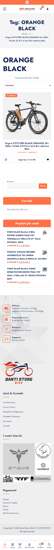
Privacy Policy (9, 407)
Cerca (42, 186)
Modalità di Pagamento (13, 411)
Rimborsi (16, 327)
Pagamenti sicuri (20, 317)
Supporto (16, 337)
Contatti (6, 425)
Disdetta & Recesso (11, 416)
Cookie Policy (9, 402)
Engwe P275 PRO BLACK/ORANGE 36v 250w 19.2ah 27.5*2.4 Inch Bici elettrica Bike (27, 146)
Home (25, 33)
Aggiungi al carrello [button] (27, 159)
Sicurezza (7, 421)
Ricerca (10, 181)
